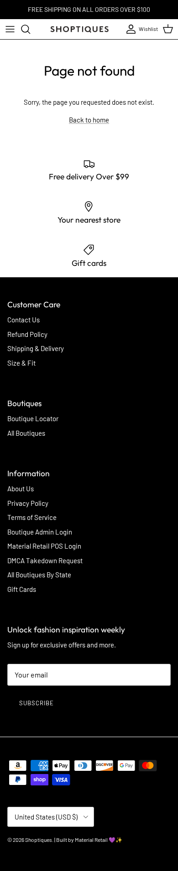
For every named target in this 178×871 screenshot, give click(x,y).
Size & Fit (21, 363)
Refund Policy (27, 334)
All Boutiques (26, 433)
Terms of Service (32, 517)
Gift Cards (21, 589)
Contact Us (23, 320)
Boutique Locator (32, 418)
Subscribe (36, 703)
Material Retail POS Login (44, 546)
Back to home (89, 120)
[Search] (30, 29)
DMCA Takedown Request (45, 560)
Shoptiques (38, 839)
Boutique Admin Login (39, 532)
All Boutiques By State (39, 574)
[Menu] (10, 29)
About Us (20, 488)
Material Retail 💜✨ (98, 839)
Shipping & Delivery (35, 348)
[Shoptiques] (79, 29)
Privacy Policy (27, 503)
